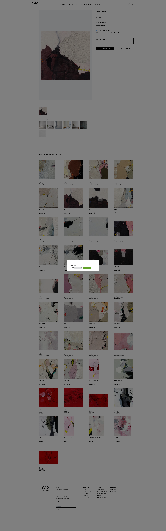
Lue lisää (72, 267)
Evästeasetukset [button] (78, 267)
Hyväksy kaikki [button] (87, 267)
